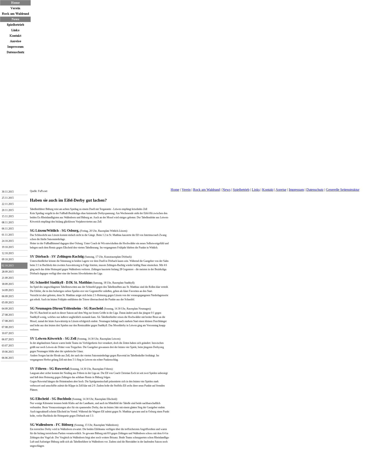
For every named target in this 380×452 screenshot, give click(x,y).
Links (256, 189)
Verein (186, 189)
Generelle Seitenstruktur (342, 189)
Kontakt (267, 189)
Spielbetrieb (241, 189)
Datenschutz (314, 189)
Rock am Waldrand (206, 189)
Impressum (296, 189)
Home (175, 189)
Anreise (281, 189)
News (226, 189)
